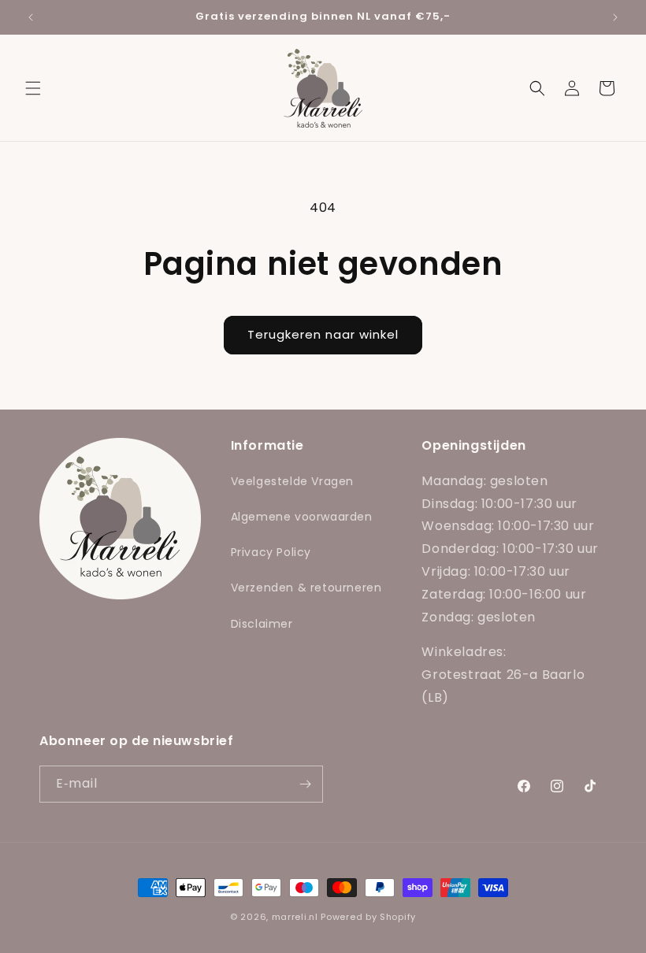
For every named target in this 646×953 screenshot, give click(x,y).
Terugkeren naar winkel (323, 334)
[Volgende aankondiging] (615, 17)
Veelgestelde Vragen (292, 481)
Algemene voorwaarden (302, 517)
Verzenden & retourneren (306, 587)
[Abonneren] (305, 784)
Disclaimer (262, 624)
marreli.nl (295, 916)
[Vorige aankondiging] (30, 17)
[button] (33, 88)
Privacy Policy (271, 552)
